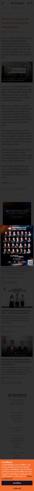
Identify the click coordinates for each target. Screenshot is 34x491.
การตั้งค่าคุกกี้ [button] (17, 488)
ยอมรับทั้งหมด (17, 483)
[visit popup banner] (17, 245)
